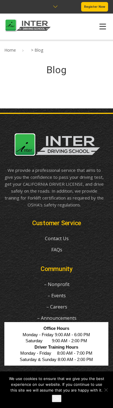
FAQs (56, 250)
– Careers (56, 307)
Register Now (94, 7)
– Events (57, 295)
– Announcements (56, 318)
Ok (56, 398)
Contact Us (57, 238)
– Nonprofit (57, 284)
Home (10, 50)
